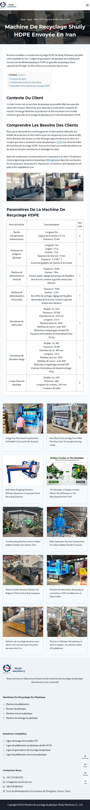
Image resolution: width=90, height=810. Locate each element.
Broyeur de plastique (16, 708)
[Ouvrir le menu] (87, 5)
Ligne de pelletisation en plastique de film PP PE (29, 745)
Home (23, 19)
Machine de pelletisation (17, 704)
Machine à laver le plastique (19, 713)
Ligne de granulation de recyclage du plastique (28, 750)
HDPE (59, 142)
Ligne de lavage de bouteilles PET (22, 741)
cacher (21, 75)
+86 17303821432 (14, 786)
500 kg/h (50, 160)
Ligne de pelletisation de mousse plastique (26, 754)
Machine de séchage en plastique (22, 718)
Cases (29, 19)
